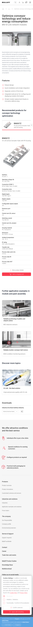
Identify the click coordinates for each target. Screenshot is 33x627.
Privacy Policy (23, 593)
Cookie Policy (13, 593)
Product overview (7, 485)
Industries (5, 503)
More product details (18, 270)
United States (7, 624)
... (9, 8)
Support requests (7, 537)
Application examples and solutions (11, 506)
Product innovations (7, 489)
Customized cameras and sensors (11, 493)
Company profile (6, 524)
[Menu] (30, 2)
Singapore (17, 624)
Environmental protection (9, 528)
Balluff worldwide (6, 541)
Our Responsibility (7, 520)
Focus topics (5, 510)
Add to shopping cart (18, 274)
